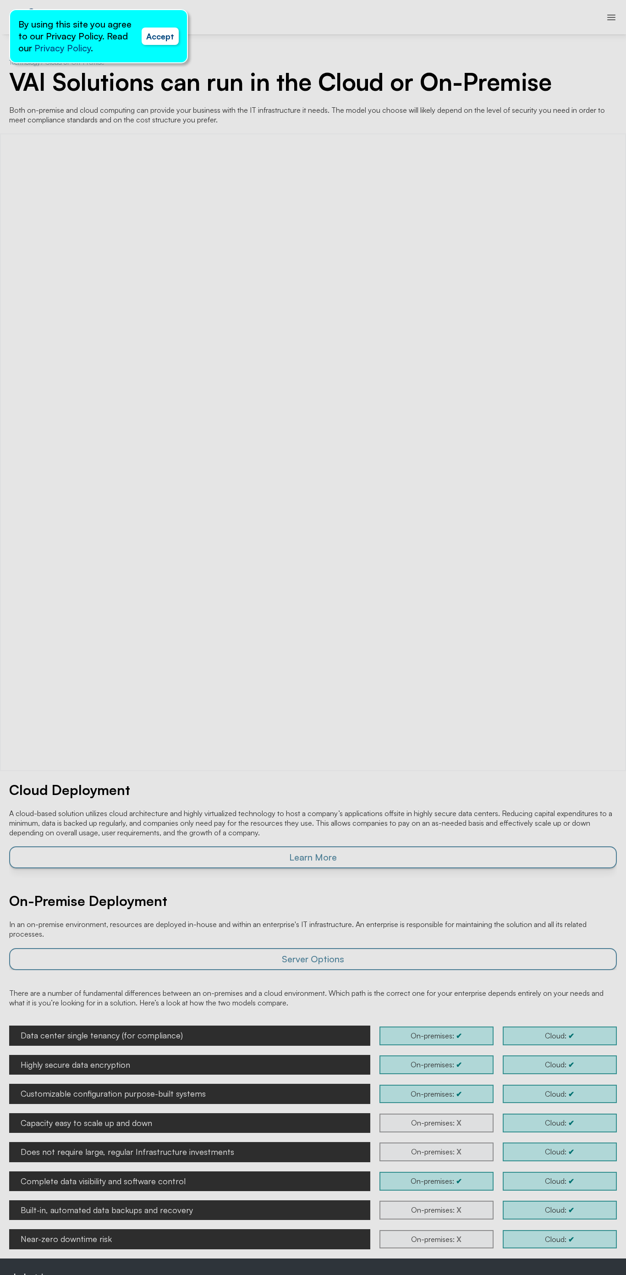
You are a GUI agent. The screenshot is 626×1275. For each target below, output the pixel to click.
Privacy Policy (62, 48)
